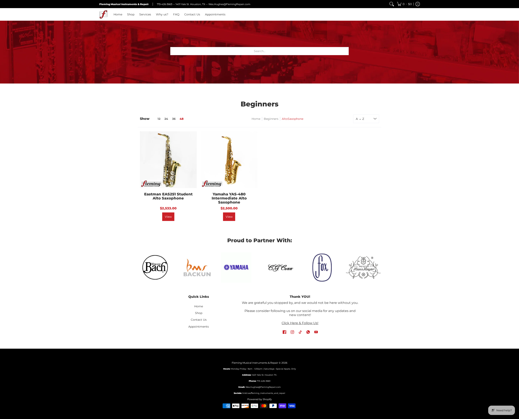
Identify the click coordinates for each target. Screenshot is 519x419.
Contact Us (199, 319)
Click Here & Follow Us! (300, 323)
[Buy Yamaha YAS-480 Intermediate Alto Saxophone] (229, 159)
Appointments (198, 326)
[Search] (391, 4)
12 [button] (159, 119)
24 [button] (166, 119)
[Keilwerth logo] (363, 267)
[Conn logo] (238, 267)
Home (256, 119)
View (168, 217)
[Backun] (155, 267)
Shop (198, 313)
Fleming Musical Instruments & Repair (255, 362)
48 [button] (181, 119)
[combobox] (259, 51)
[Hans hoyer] (322, 267)
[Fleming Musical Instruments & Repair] (103, 14)
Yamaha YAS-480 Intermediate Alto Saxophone (229, 198)
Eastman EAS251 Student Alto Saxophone (168, 196)
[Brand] (194, 267)
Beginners (271, 119)
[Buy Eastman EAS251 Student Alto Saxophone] (168, 159)
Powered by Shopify (259, 399)
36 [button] (174, 119)
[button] (404, 4)
